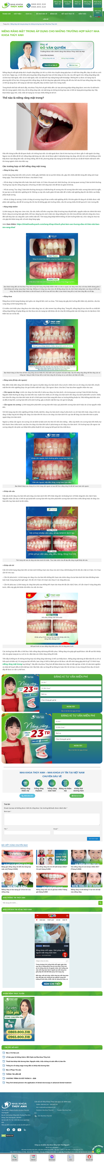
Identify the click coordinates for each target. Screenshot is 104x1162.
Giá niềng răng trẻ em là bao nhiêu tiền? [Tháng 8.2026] (85, 868)
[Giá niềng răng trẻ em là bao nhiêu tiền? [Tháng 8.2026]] (86, 857)
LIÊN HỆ (45, 19)
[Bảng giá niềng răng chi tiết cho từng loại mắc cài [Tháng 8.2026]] (17, 857)
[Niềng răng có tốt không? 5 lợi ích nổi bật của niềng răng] (86, 880)
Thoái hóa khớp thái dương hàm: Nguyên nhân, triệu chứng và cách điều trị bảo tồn (36, 1061)
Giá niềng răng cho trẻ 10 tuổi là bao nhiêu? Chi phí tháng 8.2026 (51, 868)
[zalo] (25, 1129)
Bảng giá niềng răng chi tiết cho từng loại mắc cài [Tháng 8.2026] (16, 868)
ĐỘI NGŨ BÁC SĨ (41, 14)
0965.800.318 (38, 7)
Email (56, 829)
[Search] (91, 17)
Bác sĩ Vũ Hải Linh (12, 1053)
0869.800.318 (38, 4)
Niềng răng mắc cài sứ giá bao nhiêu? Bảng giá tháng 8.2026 (51, 891)
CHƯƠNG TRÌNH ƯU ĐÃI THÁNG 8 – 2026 (21, 1078)
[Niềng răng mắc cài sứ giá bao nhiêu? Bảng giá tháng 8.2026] (52, 880)
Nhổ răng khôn (98, 11)
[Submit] (100, 903)
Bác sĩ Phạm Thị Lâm (13, 1070)
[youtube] (19, 1129)
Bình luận (7, 811)
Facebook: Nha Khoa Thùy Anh (44, 1110)
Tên (6, 829)
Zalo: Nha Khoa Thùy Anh (44, 1116)
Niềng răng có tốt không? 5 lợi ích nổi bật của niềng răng (85, 891)
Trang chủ (6, 24)
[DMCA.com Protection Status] (8, 1135)
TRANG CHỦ (6, 14)
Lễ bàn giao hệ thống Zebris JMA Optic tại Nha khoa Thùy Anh (28, 1057)
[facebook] (8, 1129)
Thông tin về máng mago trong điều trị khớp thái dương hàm (27, 1065)
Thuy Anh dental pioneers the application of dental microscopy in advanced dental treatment (38, 1083)
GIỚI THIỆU (17, 14)
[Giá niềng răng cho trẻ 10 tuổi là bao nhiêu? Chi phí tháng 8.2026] (52, 857)
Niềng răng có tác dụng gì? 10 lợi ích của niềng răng (16, 891)
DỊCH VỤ (29, 14)
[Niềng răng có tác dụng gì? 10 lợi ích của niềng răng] (17, 880)
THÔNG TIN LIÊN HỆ (13, 1074)
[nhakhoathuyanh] (12, 5)
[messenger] (14, 1129)
